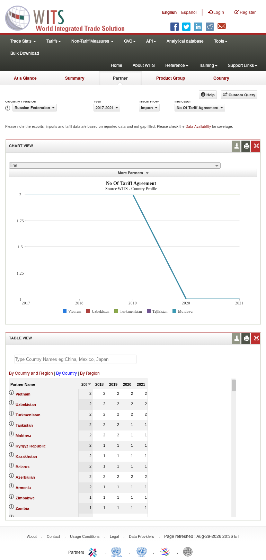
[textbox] (75, 359)
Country (221, 78)
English (169, 12)
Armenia (23, 488)
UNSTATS (142, 551)
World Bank (189, 551)
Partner (120, 78)
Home (116, 65)
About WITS (144, 65)
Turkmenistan (28, 415)
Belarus (22, 467)
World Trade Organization (165, 551)
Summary (75, 78)
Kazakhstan (26, 456)
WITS (69, 17)
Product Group (170, 78)
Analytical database (185, 41)
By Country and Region (31, 373)
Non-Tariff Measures (90, 41)
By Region (90, 373)
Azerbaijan (25, 477)
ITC (94, 551)
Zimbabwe (25, 498)
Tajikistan (24, 425)
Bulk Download (24, 53)
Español (189, 12)
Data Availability (199, 126)
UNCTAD (118, 551)
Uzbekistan (26, 404)
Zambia (22, 508)
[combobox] (115, 165)
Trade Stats (21, 41)
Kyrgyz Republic (31, 446)
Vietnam (23, 394)
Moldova (23, 436)
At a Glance (25, 78)
